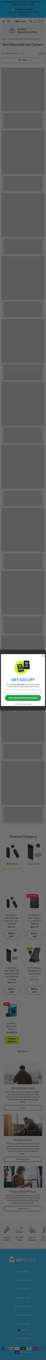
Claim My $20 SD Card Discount (23, 698)
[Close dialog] (43, 656)
